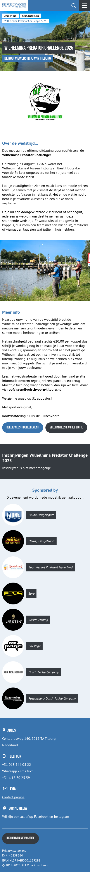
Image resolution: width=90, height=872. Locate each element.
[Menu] (84, 5)
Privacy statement (14, 851)
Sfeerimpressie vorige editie (66, 427)
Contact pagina (13, 797)
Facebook (41, 816)
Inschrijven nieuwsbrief (21, 838)
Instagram (61, 816)
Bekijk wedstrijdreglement (23, 427)
